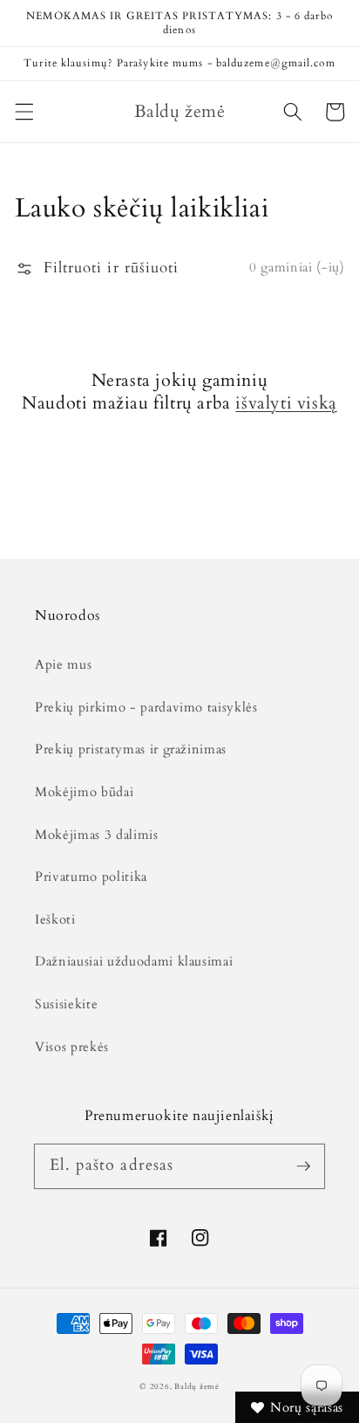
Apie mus (63, 665)
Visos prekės (72, 1047)
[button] (23, 112)
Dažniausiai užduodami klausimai (134, 961)
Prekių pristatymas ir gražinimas (131, 749)
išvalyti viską (285, 403)
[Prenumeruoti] (303, 1165)
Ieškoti (55, 920)
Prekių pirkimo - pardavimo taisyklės (146, 707)
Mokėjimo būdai (84, 792)
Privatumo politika (91, 877)
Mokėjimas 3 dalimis (97, 835)
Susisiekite (66, 1004)
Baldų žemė (197, 1386)
